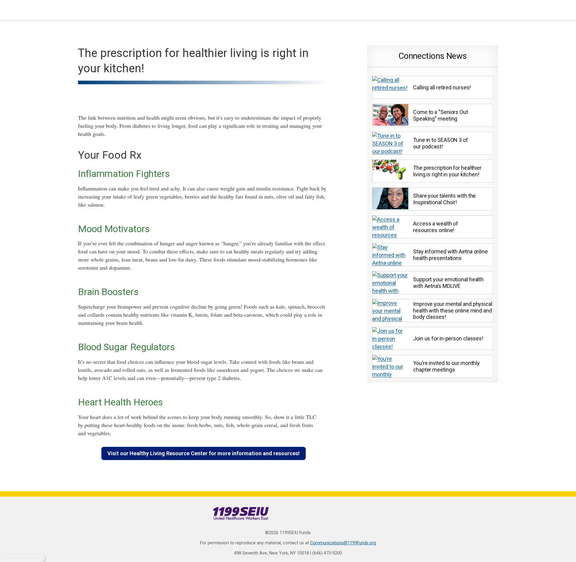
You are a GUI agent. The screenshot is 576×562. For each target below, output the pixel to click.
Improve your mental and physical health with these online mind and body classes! (452, 310)
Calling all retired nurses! (442, 87)
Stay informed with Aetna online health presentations (450, 254)
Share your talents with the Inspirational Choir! (444, 199)
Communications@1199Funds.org (343, 543)
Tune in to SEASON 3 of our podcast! (440, 143)
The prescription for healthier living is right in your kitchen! (447, 171)
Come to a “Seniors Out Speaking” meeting (440, 115)
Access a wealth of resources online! (435, 226)
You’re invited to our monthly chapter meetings (446, 366)
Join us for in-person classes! (448, 338)
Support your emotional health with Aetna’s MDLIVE (448, 282)
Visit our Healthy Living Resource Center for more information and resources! (203, 453)
